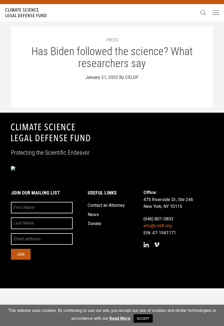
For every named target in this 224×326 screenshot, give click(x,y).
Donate (94, 223)
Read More (119, 318)
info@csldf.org (157, 225)
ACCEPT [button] (143, 318)
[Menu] (215, 13)
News (93, 214)
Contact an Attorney (106, 205)
